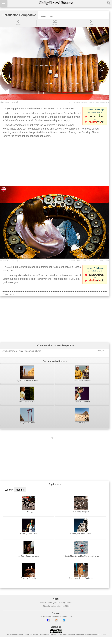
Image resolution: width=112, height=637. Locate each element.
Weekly (9, 489)
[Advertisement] (54, 164)
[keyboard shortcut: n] (91, 23)
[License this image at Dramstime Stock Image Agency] (95, 117)
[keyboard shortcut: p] (18, 23)
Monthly (20, 489)
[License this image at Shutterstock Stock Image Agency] (95, 122)
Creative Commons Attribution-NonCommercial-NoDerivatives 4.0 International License (68, 634)
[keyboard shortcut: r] (54, 23)
